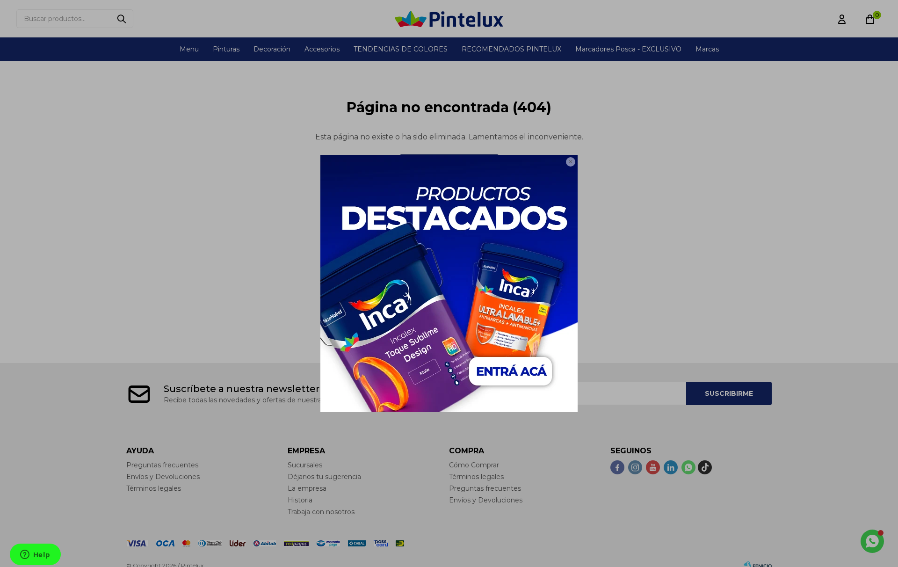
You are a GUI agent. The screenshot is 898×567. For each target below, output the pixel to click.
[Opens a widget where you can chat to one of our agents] (35, 555)
